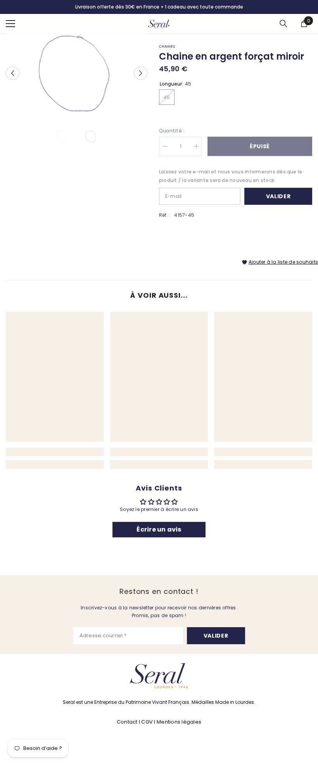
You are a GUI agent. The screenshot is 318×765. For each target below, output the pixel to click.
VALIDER (216, 636)
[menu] (10, 23)
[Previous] (12, 73)
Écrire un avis (159, 529)
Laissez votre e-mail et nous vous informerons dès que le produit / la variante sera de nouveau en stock (230, 176)
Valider (278, 196)
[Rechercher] (283, 23)
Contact (128, 722)
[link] (55, 452)
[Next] (140, 73)
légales (191, 722)
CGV (147, 722)
